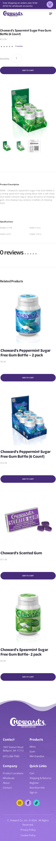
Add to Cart (28, 70)
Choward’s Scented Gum (21, 553)
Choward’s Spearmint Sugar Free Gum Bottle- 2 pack (24, 652)
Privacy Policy (28, 829)
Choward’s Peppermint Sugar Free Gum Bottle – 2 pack (25, 353)
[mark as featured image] (6, 146)
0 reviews (19, 46)
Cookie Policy (28, 835)
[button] (50, 13)
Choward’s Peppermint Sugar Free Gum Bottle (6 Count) (25, 454)
